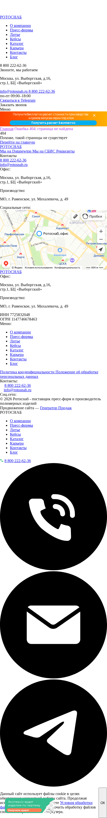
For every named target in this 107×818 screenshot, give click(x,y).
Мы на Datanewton (16, 151)
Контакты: (9, 381)
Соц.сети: (8, 394)
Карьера (17, 48)
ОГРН (5, 319)
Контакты (18, 52)
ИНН (4, 315)
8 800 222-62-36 (42, 91)
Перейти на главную (17, 142)
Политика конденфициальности (27, 372)
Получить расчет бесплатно (53, 123)
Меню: (5, 324)
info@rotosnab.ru (14, 91)
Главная (6, 129)
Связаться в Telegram (17, 100)
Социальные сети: (15, 207)
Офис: (5, 169)
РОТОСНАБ (11, 17)
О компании (20, 25)
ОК (103, 803)
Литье (15, 34)
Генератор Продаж (56, 408)
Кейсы (15, 39)
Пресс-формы (21, 30)
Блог (14, 57)
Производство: (12, 190)
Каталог (17, 43)
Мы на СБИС (44, 151)
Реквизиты (65, 151)
